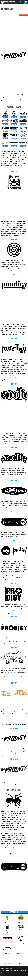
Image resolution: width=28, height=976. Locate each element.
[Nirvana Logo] (20, 927)
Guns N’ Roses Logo (21, 922)
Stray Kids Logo (21, 943)
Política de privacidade (6, 970)
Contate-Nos (4, 972)
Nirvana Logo (21, 932)
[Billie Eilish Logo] (7, 917)
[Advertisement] (14, 32)
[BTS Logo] (7, 927)
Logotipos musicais (16, 12)
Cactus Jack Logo (7, 963)
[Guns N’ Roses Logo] (20, 917)
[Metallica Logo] (7, 948)
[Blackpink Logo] (7, 938)
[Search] (21, 2)
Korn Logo (21, 963)
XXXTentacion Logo (21, 953)
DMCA (25, 970)
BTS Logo (7, 932)
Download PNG (23, 14)
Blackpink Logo (7, 943)
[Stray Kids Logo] (20, 938)
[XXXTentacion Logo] (20, 948)
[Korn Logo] (20, 958)
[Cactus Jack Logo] (7, 958)
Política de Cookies (18, 970)
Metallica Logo (7, 953)
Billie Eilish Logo (7, 922)
